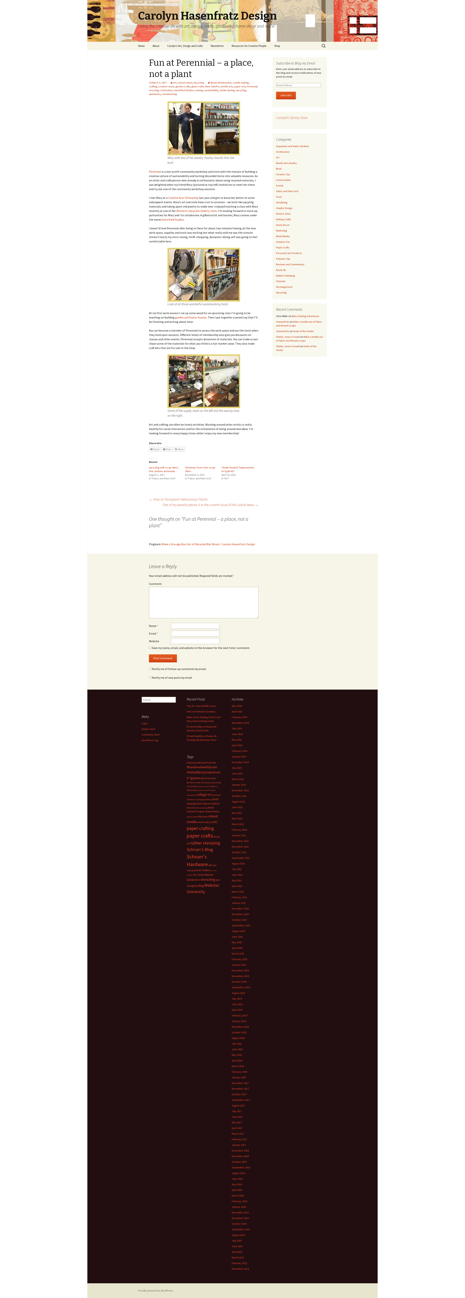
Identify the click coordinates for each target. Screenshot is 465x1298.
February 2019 (239, 1015)
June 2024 (237, 734)
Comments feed (150, 734)
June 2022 (237, 807)
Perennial (252, 86)
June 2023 (237, 773)
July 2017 (237, 1111)
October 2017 (239, 1094)
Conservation (185, 82)
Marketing (281, 230)
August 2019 (238, 993)
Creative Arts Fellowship (183, 198)
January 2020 (239, 964)
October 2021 (239, 852)
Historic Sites (283, 213)
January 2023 (239, 784)
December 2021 (240, 841)
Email (153, 633)
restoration (166, 90)
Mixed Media (283, 236)
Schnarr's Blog (200, 849)
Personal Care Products (289, 253)
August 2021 (238, 863)
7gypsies (195, 778)
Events (280, 185)
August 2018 (238, 1038)
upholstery (155, 94)
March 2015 (238, 1257)
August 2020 (238, 931)
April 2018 (237, 1060)
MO (215, 822)
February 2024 (239, 751)
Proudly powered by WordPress (155, 1290)
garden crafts (183, 86)
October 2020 (239, 919)
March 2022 (238, 824)
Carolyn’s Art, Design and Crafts (185, 46)
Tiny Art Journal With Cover (201, 706)
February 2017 (239, 1139)
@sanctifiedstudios (221, 82)
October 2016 (239, 1161)
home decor (203, 803)
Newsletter (217, 46)
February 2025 (239, 717)
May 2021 (237, 880)
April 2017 (237, 1128)
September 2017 (241, 1100)
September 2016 (241, 1167)
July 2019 (237, 998)
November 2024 (240, 722)
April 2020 (237, 948)
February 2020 (239, 959)
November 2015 (240, 1218)
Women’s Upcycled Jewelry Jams (196, 211)
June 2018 (237, 1049)
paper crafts (200, 835)
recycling (154, 90)
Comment (155, 584)
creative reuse (166, 86)
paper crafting (200, 828)
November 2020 (240, 914)
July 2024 (237, 728)
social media (201, 870)
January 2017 (239, 1145)
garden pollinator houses (191, 317)
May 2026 (237, 706)
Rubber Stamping (285, 275)
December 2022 (240, 790)
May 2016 (237, 1184)
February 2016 (239, 1201)
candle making (241, 82)
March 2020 (238, 953)
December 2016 (240, 1150)
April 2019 (237, 1009)
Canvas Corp (203, 786)
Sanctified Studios (184, 90)
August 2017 (238, 1105)
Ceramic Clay (283, 174)
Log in (145, 723)
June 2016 (237, 1178)
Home (141, 46)
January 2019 (239, 1021)
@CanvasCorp (208, 778)
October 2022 (239, 796)
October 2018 (239, 1032)
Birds (279, 168)
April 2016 (237, 1190)
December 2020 (240, 908)
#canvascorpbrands (196, 762)
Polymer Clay (283, 258)
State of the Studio (303, 331)
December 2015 (240, 1212)
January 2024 (239, 756)
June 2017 (237, 1116)
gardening (207, 799)
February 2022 (239, 829)
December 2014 (240, 1268)
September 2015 (241, 1229)
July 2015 (237, 1240)
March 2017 (238, 1133)
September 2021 (241, 858)
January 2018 (239, 1077)
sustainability (211, 90)
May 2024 (237, 739)
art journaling (215, 782)
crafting (153, 86)
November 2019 (240, 976)
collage (201, 794)
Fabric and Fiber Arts (287, 191)
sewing (199, 90)
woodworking (169, 94)
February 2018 (239, 1071)
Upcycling (198, 82)
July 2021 (237, 869)
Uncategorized (284, 287)
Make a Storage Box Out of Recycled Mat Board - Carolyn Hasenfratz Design (208, 544)
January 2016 (239, 1206)
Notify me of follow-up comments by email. (179, 669)
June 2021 (237, 874)
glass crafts (197, 86)
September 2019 (241, 987)
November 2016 (240, 1156)
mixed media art (205, 822)
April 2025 (237, 711)
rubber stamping (205, 843)
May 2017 (237, 1122)
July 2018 (237, 1043)
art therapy (192, 786)
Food (279, 196)
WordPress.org (150, 740)
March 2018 (238, 1066)
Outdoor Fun (283, 241)
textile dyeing (227, 90)
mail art (215, 803)
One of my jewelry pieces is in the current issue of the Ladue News (211, 504)
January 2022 (239, 835)
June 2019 (237, 1004)
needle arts (227, 86)
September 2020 (241, 925)
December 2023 (240, 762)
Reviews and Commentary (290, 264)
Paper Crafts (282, 247)
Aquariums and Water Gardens (292, 146)
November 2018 (240, 1026)
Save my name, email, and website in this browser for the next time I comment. (201, 648)
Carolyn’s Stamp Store (292, 117)
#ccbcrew (211, 762)
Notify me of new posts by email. (172, 677)
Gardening (281, 202)
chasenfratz (282, 321)
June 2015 (237, 1246)
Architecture (283, 151)
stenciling (208, 879)
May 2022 (237, 812)
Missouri (203, 816)
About (156, 46)
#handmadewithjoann (202, 767)
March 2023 (238, 779)
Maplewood (192, 807)
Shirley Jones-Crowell (288, 336)
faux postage (198, 799)
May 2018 (237, 1055)
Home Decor (283, 225)
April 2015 (237, 1252)
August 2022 (238, 801)
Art (174, 82)
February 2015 (239, 1263)
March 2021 (238, 891)
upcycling (241, 90)
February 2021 (239, 897)
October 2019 (239, 981)
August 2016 (238, 1173)
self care (212, 865)
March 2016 (238, 1195)
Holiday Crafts (283, 219)
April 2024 (237, 745)
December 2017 (240, 1083)
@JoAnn (191, 782)
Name (153, 626)
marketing (203, 808)
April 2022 (237, 818)
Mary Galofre (212, 86)
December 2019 (240, 970)
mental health (192, 817)
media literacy (212, 811)
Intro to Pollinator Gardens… (202, 711)
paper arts (240, 86)
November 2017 (240, 1088)
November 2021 (240, 846)
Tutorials (280, 281)
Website (154, 641)
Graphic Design (284, 208)
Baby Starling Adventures (305, 316)
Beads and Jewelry (286, 163)
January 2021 (239, 903)
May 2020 (237, 942)
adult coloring (202, 782)
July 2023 (237, 767)
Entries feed (148, 729)
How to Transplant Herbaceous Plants (178, 499)
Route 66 (281, 270)
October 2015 (239, 1223)
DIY (209, 795)
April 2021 (237, 886)
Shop (277, 46)
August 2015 (238, 1235)
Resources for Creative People (249, 46)
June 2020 (237, 936)
